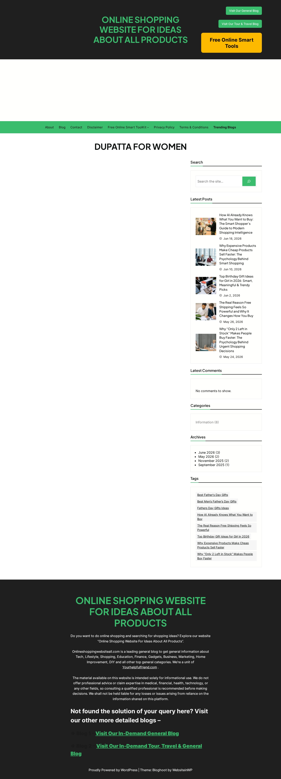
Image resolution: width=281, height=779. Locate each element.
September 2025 (211, 465)
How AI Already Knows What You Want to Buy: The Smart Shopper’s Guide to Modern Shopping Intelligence (236, 223)
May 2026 (206, 457)
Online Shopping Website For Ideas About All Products (140, 29)
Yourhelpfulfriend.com (139, 667)
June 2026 (206, 452)
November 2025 (211, 461)
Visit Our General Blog (244, 10)
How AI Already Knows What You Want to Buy (225, 517)
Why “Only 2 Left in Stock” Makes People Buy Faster (225, 556)
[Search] (249, 181)
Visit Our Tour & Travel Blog (240, 24)
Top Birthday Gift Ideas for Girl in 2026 (223, 536)
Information (205, 422)
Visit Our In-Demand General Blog (137, 733)
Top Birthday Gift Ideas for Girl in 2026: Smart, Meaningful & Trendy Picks (236, 282)
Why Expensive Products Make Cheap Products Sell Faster (223, 545)
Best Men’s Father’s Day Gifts (216, 501)
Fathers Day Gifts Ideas (213, 508)
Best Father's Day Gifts (212, 495)
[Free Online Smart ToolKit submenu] (148, 127)
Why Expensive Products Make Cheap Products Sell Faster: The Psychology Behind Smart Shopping (237, 254)
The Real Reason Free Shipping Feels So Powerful (224, 528)
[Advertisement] (140, 90)
